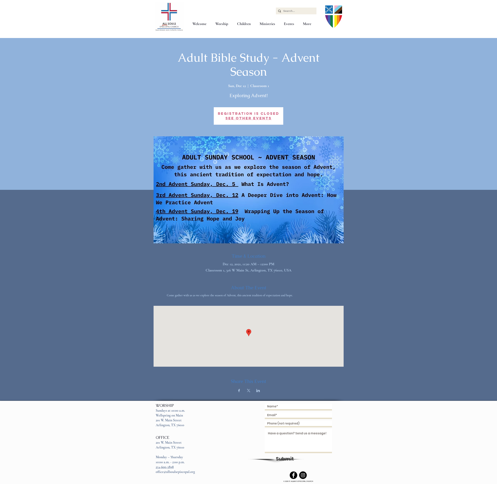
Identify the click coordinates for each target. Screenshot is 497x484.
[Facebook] (293, 475)
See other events (248, 118)
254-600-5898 (165, 467)
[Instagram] (303, 475)
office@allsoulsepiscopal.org (175, 472)
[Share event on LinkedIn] (258, 390)
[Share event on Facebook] (239, 390)
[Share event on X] (248, 390)
